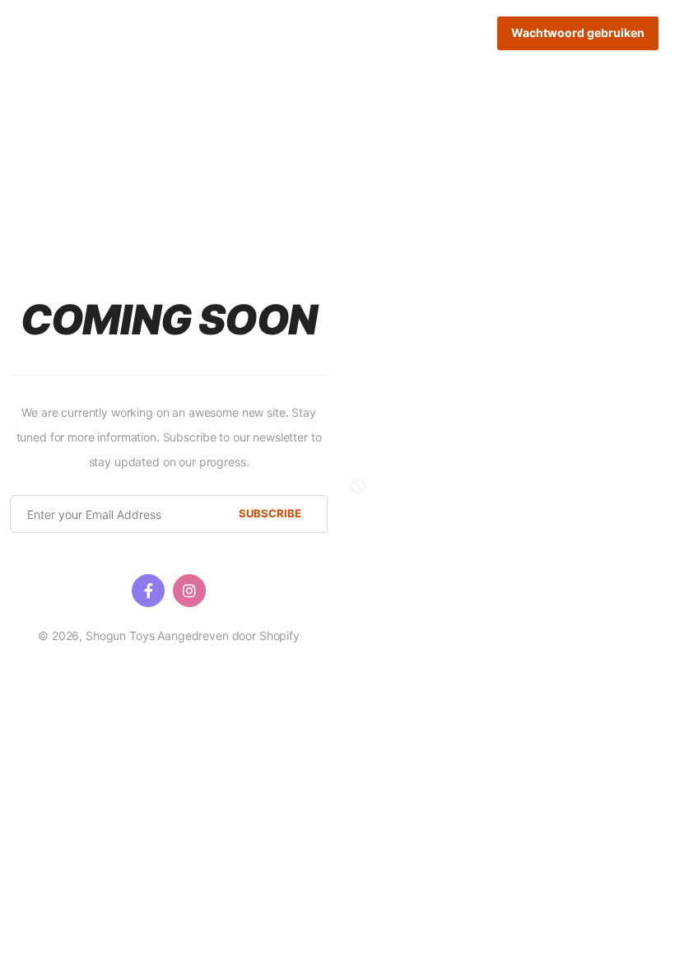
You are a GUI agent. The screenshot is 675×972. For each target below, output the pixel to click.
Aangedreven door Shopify (228, 636)
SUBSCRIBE (270, 513)
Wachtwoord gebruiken (578, 33)
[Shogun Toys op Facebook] (148, 590)
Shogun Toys (120, 636)
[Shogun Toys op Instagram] (189, 590)
